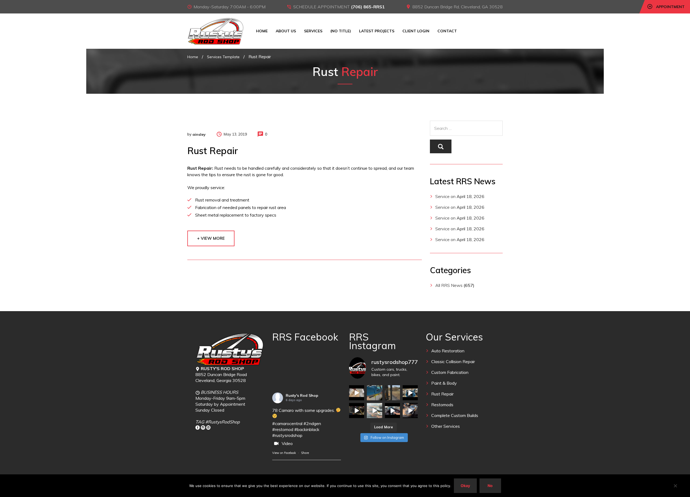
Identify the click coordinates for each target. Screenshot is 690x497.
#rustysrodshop (287, 435)
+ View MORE (211, 238)
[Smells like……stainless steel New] (356, 392)
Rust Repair (442, 394)
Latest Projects (376, 31)
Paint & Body (444, 383)
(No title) (340, 31)
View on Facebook (284, 453)
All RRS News (449, 285)
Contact (447, 31)
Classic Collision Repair (453, 361)
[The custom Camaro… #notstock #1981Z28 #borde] (392, 410)
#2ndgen (312, 423)
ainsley (199, 134)
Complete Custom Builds (454, 415)
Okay (465, 485)
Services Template (223, 56)
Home (262, 31)
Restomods (442, 404)
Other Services (445, 426)
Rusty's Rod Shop (302, 395)
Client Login (415, 31)
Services (313, 31)
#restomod (282, 429)
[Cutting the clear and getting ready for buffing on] (374, 410)
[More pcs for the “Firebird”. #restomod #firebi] (356, 410)
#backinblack (306, 429)
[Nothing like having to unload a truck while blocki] (392, 392)
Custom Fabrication (449, 372)
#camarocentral (287, 423)
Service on (445, 196)
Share (305, 453)
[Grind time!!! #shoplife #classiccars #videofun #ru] (410, 410)
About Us (286, 31)
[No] (675, 485)
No (490, 485)
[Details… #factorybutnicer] (374, 392)
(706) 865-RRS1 (368, 6)
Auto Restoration (447, 350)
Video (287, 443)
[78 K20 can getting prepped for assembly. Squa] (410, 392)
